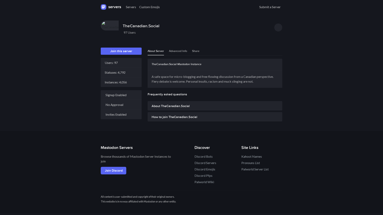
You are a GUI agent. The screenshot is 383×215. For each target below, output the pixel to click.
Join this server (121, 51)
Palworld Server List (255, 169)
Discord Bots (203, 156)
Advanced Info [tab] (178, 51)
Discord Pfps (203, 175)
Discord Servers (205, 163)
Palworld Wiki (204, 182)
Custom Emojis (149, 7)
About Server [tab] (156, 51)
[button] (215, 107)
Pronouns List (250, 163)
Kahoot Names (251, 156)
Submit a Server (270, 7)
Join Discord (114, 171)
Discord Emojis (204, 169)
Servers (131, 7)
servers (114, 7)
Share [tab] (195, 51)
